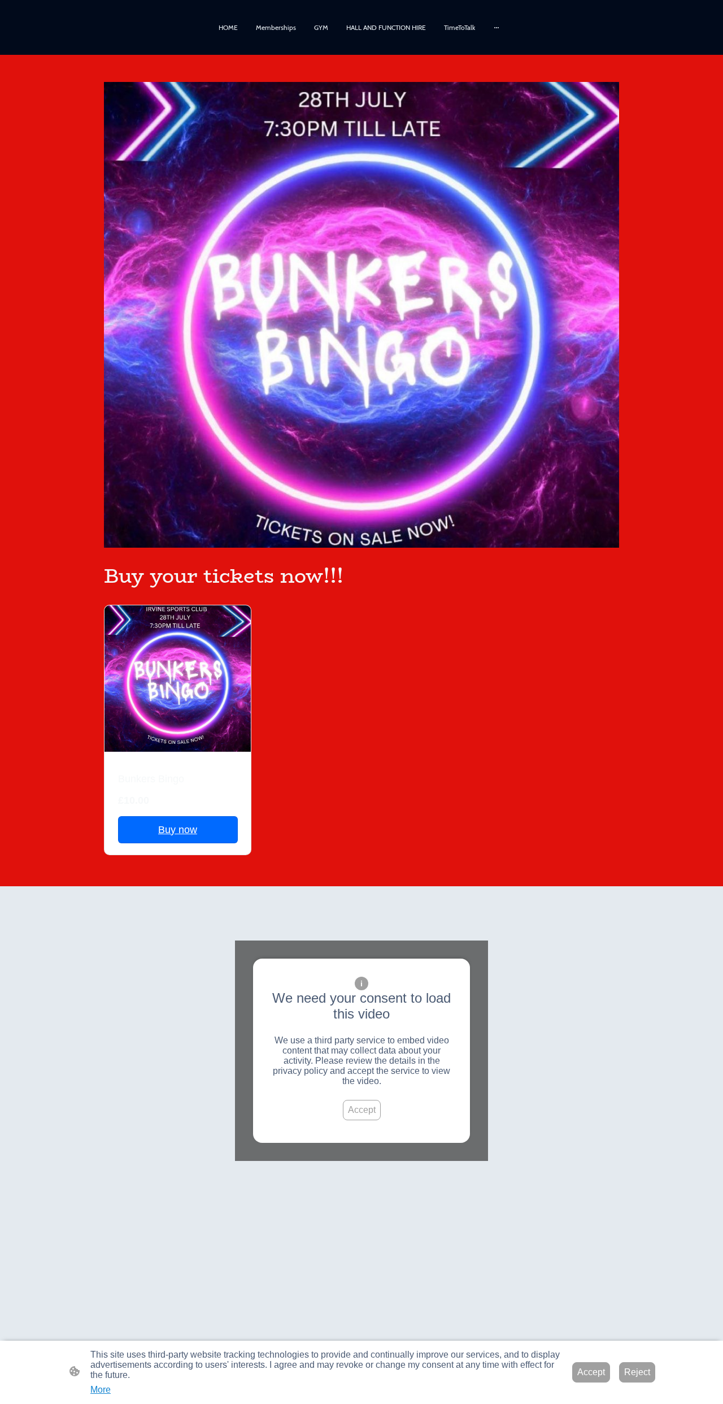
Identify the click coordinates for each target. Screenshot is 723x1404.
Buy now (177, 829)
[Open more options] (496, 27)
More (100, 1389)
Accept (362, 1110)
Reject (637, 1372)
